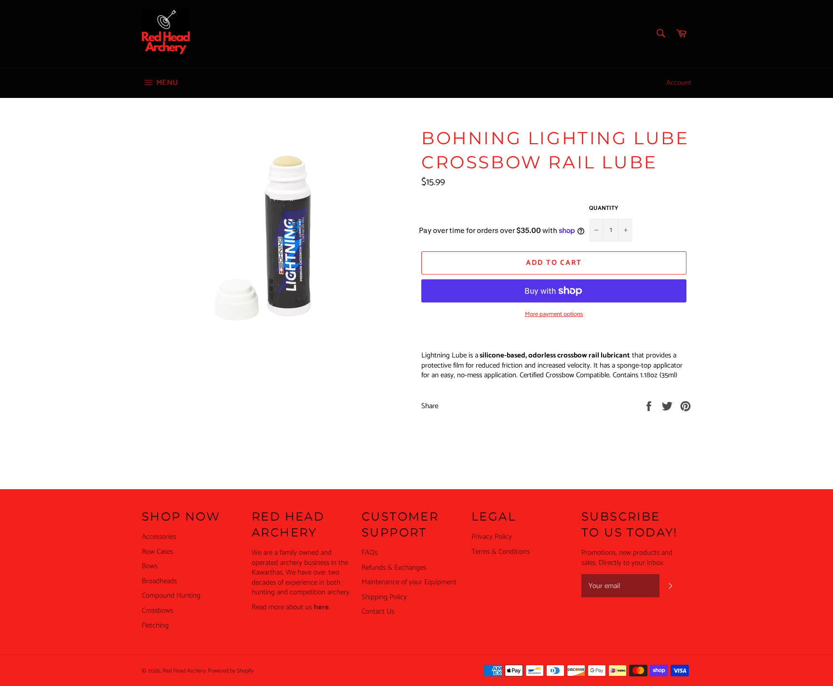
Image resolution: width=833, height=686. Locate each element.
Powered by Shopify (231, 670)
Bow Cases (157, 552)
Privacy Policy (491, 537)
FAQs (369, 553)
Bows (150, 566)
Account (678, 83)
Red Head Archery (183, 670)
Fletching (155, 625)
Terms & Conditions (500, 552)
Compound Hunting (171, 596)
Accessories (159, 537)
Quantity (603, 209)
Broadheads (159, 581)
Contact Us (378, 611)
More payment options (554, 314)
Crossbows (157, 610)
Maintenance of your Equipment (409, 582)
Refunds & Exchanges (394, 568)
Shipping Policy (384, 597)
